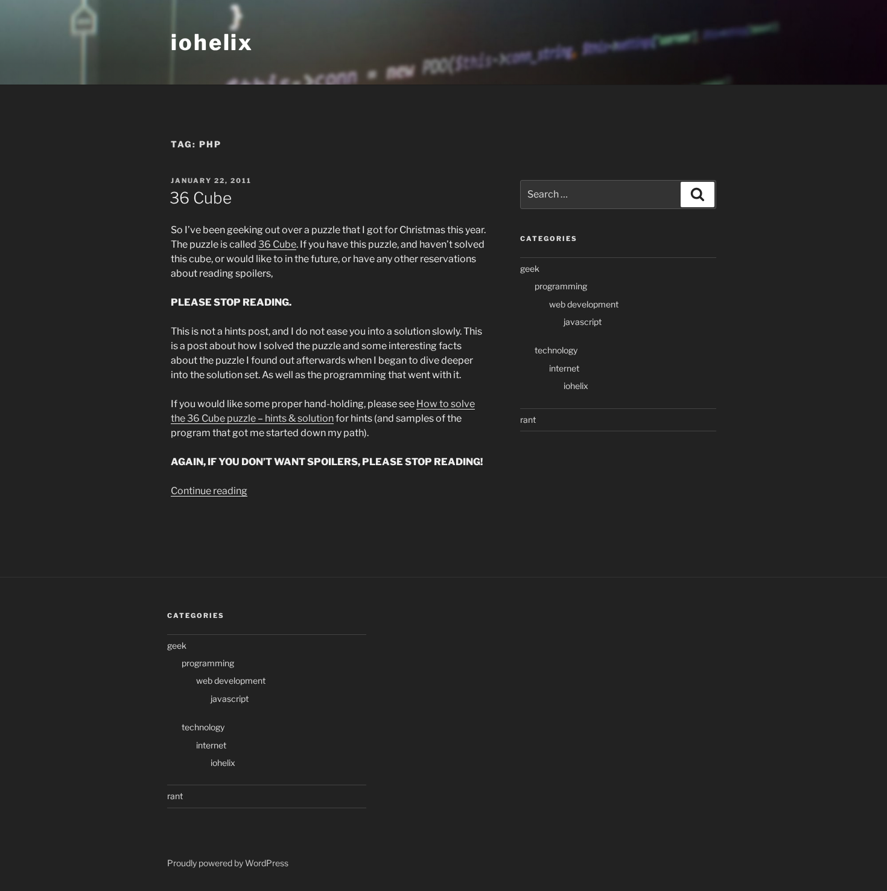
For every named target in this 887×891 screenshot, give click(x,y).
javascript (583, 322)
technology (556, 350)
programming (561, 286)
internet (564, 368)
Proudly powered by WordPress (227, 863)
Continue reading (209, 491)
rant (528, 419)
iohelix (212, 42)
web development (583, 304)
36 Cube (201, 197)
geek (529, 268)
